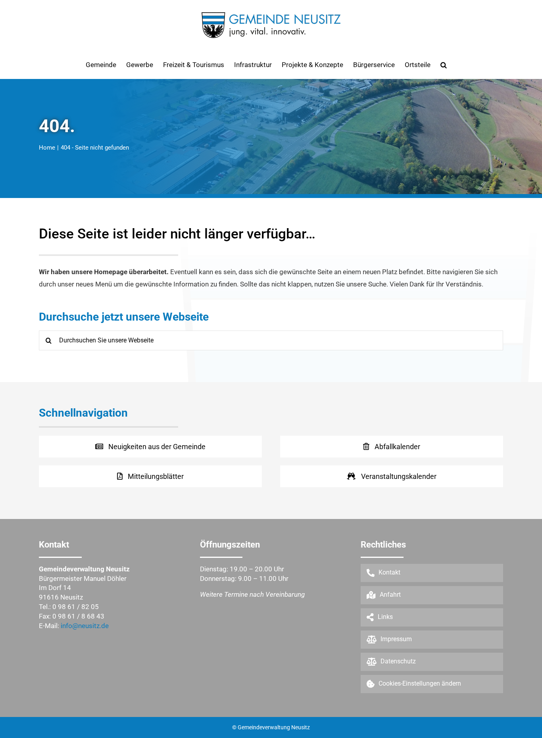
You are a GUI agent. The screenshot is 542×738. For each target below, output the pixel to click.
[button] (443, 65)
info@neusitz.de (85, 626)
